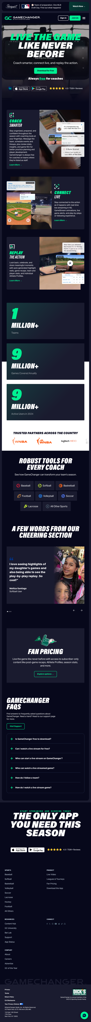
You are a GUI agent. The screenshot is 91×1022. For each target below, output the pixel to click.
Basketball (9, 883)
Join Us (75, 18)
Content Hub (10, 923)
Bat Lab (8, 933)
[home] (23, 18)
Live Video (51, 874)
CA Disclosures (10, 1000)
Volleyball (9, 888)
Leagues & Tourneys (55, 879)
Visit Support (16, 726)
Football (8, 906)
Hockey (8, 902)
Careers (8, 959)
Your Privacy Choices (12, 1004)
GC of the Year (11, 968)
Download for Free (45, 70)
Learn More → (15, 165)
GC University (10, 928)
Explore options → (45, 674)
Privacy (7, 989)
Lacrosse (9, 897)
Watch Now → (79, 6)
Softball (8, 879)
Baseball (8, 874)
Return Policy (9, 997)
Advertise (9, 963)
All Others (9, 911)
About (7, 954)
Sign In (63, 18)
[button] (84, 18)
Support (8, 937)
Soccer (8, 893)
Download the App (55, 888)
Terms (7, 993)
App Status (10, 942)
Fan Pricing (52, 883)
